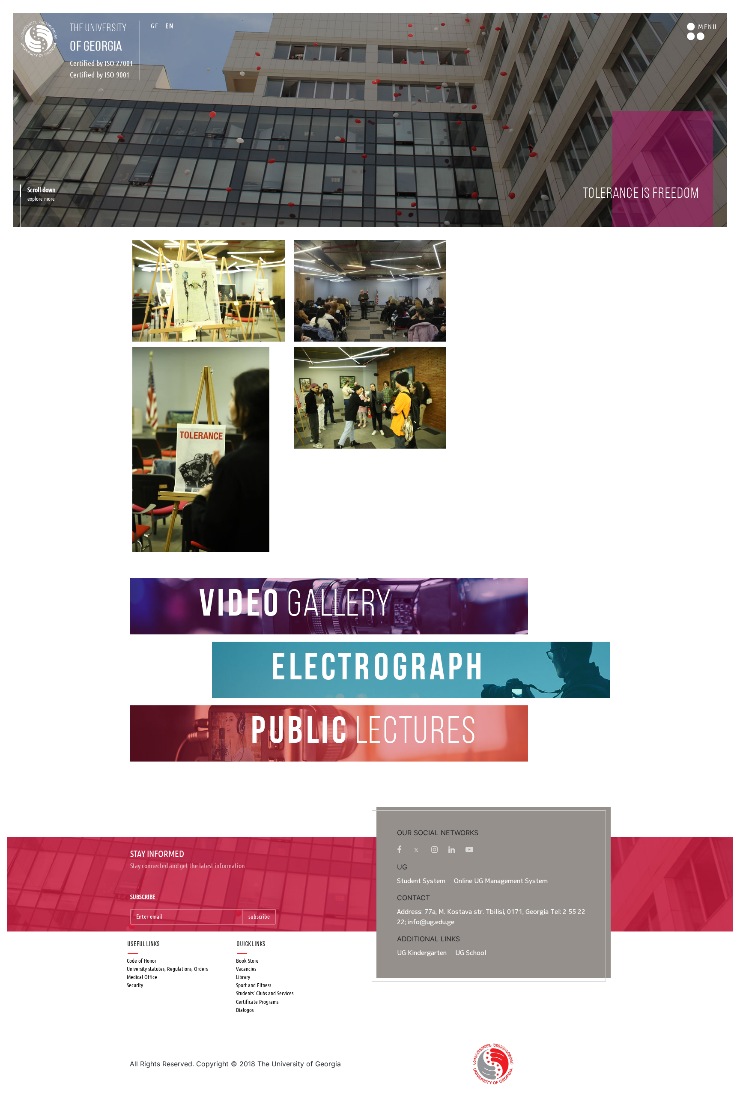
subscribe (259, 916)
